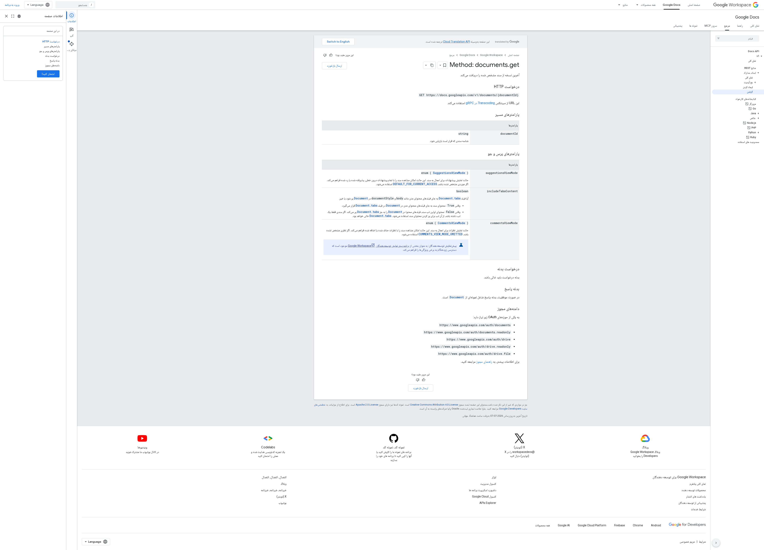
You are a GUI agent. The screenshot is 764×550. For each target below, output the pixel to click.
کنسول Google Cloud (484, 496)
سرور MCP (711, 25)
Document (361, 198)
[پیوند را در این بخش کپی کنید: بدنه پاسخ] (500, 289)
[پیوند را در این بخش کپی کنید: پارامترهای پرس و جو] (483, 154)
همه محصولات (648, 5)
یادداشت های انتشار (696, 496)
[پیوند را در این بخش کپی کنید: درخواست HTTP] (490, 87)
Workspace (740, 5)
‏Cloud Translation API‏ (456, 41)
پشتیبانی (677, 25)
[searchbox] (737, 38)
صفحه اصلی (694, 5)
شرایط (702, 541)
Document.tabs (450, 198)
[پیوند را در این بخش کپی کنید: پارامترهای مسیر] (490, 114)
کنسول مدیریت (488, 483)
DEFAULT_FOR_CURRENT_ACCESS (415, 184)
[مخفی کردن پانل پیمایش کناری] (716, 543)
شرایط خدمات (698, 509)
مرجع (727, 25)
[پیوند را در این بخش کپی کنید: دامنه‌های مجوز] (493, 309)
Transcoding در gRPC (480, 103)
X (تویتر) (281, 496)
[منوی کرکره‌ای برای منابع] (618, 5)
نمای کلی (754, 25)
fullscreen (12, 16)
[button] (738, 56)
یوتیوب (282, 502)
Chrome (638, 525)
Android (656, 525)
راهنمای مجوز (484, 362)
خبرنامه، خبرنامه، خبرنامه (273, 490)
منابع (625, 5)
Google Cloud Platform (592, 525)
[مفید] (331, 55)
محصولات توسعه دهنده (694, 490)
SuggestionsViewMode (449, 173)
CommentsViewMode (451, 223)
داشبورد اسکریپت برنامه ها (482, 490)
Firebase (619, 525)
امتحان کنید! (48, 74)
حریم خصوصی (687, 541)
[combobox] (75, 4)
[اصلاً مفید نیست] (325, 55)
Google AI (564, 525)
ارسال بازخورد (334, 65)
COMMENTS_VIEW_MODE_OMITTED (440, 234)
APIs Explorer (487, 502)
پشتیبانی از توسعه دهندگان (692, 502)
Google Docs (671, 5)
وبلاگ (283, 483)
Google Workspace (491, 55)
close (6, 16)
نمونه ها (693, 25)
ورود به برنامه (12, 4)
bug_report (19, 16)
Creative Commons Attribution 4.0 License (434, 404)
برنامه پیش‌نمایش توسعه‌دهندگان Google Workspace (378, 245)
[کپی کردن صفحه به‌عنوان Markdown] (432, 65)
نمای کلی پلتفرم (698, 483)
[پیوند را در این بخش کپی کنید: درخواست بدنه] (493, 269)
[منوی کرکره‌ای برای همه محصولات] (636, 5)
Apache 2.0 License (367, 404)
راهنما (740, 25)
